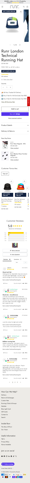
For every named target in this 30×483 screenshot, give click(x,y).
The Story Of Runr (6, 427)
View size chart (7, 79)
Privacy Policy (5, 442)
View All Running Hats (8, 102)
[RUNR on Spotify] (11, 456)
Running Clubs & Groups (8, 403)
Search (3, 417)
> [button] (20, 382)
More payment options (15, 118)
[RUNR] (14, 6)
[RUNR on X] (16, 456)
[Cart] (28, 7)
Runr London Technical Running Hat (12, 280)
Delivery (3, 395)
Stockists (3, 406)
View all (5, 174)
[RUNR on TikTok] (13, 456)
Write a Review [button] (16, 250)
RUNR (7, 472)
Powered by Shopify (15, 472)
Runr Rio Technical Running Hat (19, 201)
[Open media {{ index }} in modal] (12, 25)
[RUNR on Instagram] (7, 456)
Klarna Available (6, 445)
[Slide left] (10, 45)
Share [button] (6, 283)
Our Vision (4, 430)
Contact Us (4, 415)
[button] (24, 283)
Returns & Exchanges (7, 398)
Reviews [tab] (6, 259)
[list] (15, 26)
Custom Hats (5, 400)
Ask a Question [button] (16, 254)
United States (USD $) (6, 468)
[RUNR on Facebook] (4, 456)
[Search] (24, 7)
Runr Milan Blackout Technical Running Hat (6, 202)
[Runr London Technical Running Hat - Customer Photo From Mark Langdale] (15, 245)
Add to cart (15, 109)
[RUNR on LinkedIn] (9, 456)
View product (14, 148)
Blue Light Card (6, 409)
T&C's (3, 439)
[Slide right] (20, 45)
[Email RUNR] (2, 456)
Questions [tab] (16, 259)
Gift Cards (4, 412)
